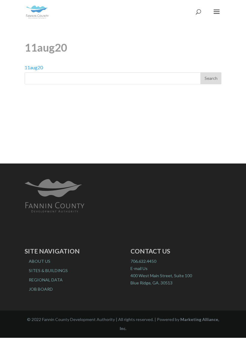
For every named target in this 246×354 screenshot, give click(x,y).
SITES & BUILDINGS (48, 270)
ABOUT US (39, 261)
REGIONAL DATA (46, 279)
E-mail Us (139, 268)
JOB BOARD (41, 289)
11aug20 (34, 67)
